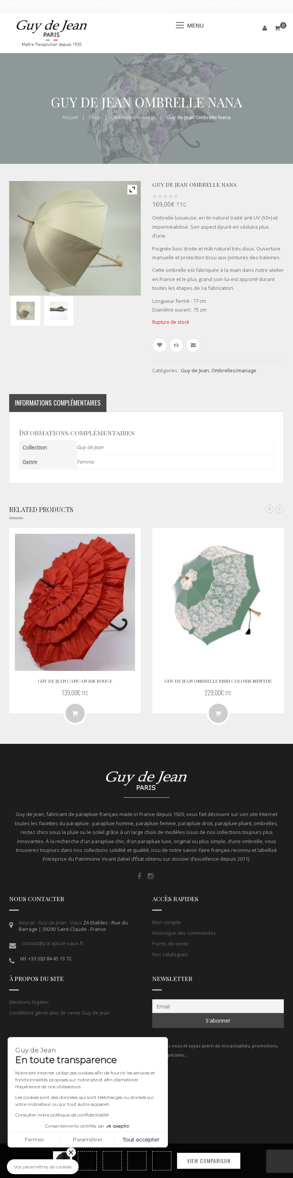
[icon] (139, 876)
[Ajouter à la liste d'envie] (159, 345)
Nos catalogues (170, 954)
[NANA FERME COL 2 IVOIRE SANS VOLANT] (59, 311)
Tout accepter (141, 1139)
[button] (43, 1166)
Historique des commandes (184, 933)
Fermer (34, 1139)
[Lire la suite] (75, 713)
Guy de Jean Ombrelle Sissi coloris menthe (218, 681)
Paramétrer (87, 1139)
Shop (95, 117)
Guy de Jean (195, 370)
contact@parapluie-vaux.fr (53, 943)
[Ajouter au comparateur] (176, 345)
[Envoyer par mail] (193, 345)
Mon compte (166, 922)
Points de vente (170, 943)
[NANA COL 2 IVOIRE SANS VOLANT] (25, 311)
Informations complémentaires (58, 402)
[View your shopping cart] (277, 28)
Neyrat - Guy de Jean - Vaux (50, 922)
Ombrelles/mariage (133, 117)
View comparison (208, 1161)
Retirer (71, 1152)
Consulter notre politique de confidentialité (62, 1115)
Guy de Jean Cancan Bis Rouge (75, 681)
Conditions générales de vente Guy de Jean (59, 1012)
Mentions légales (29, 1002)
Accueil (70, 117)
